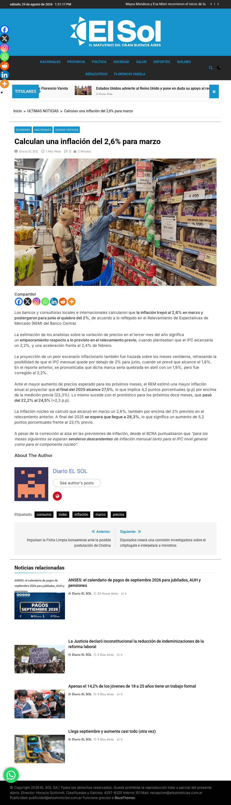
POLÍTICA (99, 62)
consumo (44, 514)
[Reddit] (63, 302)
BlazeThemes (125, 798)
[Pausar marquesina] (214, 91)
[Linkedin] (54, 302)
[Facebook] (19, 302)
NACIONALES (50, 62)
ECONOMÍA (23, 130)
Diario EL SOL (28, 151)
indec (63, 514)
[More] (72, 302)
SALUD (141, 62)
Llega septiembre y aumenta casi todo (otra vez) (112, 731)
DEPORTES (161, 62)
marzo (100, 514)
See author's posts (77, 483)
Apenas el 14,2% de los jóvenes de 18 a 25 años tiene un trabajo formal (132, 686)
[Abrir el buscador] (211, 68)
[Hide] (2, 92)
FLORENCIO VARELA (129, 74)
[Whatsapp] (45, 302)
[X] (28, 302)
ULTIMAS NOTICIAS (66, 130)
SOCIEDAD (121, 62)
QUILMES (184, 62)
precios (118, 514)
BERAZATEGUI (96, 74)
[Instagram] (36, 302)
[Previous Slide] (211, 4)
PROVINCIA (76, 62)
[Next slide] (218, 4)
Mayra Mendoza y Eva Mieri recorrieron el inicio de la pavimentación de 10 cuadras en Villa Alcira (166, 4)
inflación (81, 514)
